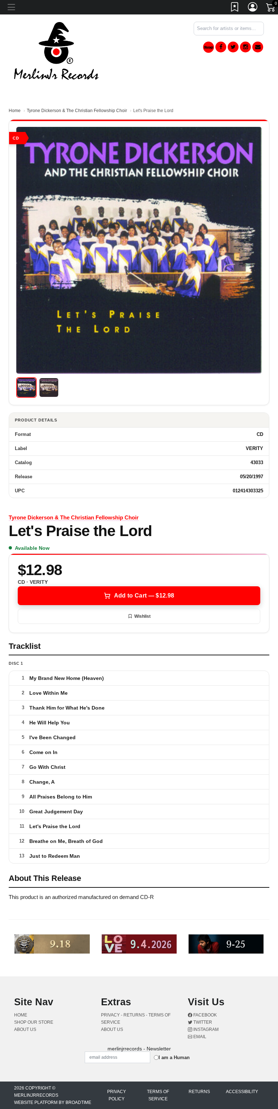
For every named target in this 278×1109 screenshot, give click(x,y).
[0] (271, 8)
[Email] (258, 47)
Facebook (204, 1015)
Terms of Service (158, 1095)
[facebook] (221, 47)
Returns (199, 1091)
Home (15, 110)
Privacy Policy (116, 1095)
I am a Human (174, 1057)
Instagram (205, 1029)
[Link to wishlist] (235, 8)
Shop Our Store (33, 1022)
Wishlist (142, 616)
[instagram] (245, 47)
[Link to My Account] (253, 8)
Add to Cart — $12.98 (144, 595)
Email (199, 1036)
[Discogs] (208, 47)
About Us (25, 1029)
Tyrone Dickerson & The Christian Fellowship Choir (77, 110)
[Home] (56, 50)
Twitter (202, 1022)
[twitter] (233, 47)
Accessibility (242, 1091)
